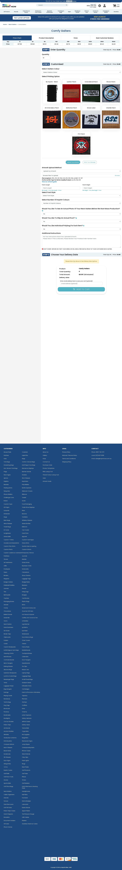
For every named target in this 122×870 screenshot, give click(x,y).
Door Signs (7, 760)
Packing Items (8, 488)
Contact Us (46, 462)
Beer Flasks (25, 767)
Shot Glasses (26, 478)
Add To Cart (83, 289)
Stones (6, 780)
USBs (5, 566)
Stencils (6, 798)
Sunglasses (7, 533)
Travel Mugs (7, 527)
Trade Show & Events (26, 11)
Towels (24, 497)
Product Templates (48, 468)
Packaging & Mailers (106, 11)
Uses (44, 478)
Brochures (7, 708)
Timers (24, 780)
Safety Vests (26, 725)
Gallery (45, 455)
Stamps (24, 702)
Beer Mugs (7, 520)
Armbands (7, 728)
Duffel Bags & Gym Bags (11, 650)
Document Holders (9, 820)
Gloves (6, 559)
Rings (23, 764)
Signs (69, 11)
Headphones (26, 791)
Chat (94, 7)
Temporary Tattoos (28, 553)
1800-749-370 (91, 6)
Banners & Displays (28, 468)
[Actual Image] (42, 210)
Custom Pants (8, 549)
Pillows (24, 777)
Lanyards (6, 510)
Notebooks (7, 754)
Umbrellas (25, 621)
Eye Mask (24, 631)
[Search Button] (66, 5)
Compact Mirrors (9, 744)
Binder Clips (7, 634)
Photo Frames (8, 827)
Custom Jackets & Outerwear (13, 553)
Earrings (6, 692)
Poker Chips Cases (9, 811)
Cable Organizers (9, 794)
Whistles (6, 734)
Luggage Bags (26, 676)
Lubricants (25, 804)
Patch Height (86, 185)
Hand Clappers (8, 814)
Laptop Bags (26, 673)
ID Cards (6, 530)
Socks (24, 501)
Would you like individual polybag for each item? (62, 225)
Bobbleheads (26, 650)
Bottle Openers (26, 488)
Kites (23, 708)
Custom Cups (8, 504)
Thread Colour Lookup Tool (51, 475)
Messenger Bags (9, 679)
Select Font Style (48, 192)
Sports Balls (7, 783)
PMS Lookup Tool (48, 471)
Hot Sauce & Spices (28, 614)
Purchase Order (47, 465)
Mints (23, 605)
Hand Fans (25, 533)
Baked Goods (8, 614)
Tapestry (24, 695)
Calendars (25, 656)
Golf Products (26, 770)
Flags (5, 471)
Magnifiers (25, 738)
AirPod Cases (26, 721)
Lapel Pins (25, 455)
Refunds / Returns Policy (69, 455)
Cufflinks (24, 705)
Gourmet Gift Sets (27, 611)
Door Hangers (26, 660)
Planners (24, 699)
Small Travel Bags (27, 679)
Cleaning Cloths (9, 653)
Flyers (5, 572)
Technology (7, 702)
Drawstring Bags (9, 465)
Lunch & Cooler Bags (10, 676)
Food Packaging (27, 504)
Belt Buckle (7, 595)
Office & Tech (86, 11)
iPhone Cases (26, 751)
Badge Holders (8, 582)
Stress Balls (7, 536)
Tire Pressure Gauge (28, 814)
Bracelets (7, 817)
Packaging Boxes (9, 601)
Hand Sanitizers (8, 627)
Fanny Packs (25, 647)
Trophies (6, 598)
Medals (24, 559)
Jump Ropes (26, 744)
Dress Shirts (25, 543)
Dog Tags (7, 705)
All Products (7, 11)
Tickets (24, 643)
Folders (6, 640)
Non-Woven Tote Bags (11, 468)
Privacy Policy (66, 452)
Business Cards (26, 566)
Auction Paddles (9, 731)
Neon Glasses (8, 747)
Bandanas (7, 699)
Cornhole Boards (9, 660)
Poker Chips (7, 725)
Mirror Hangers (8, 663)
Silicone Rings (8, 669)
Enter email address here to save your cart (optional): (76, 281)
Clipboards (7, 637)
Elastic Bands (26, 807)
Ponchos (6, 712)
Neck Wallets (8, 791)
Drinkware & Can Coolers (38, 11)
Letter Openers (26, 715)
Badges (24, 595)
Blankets (24, 585)
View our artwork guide (49, 182)
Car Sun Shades (9, 721)
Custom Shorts (26, 549)
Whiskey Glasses (27, 520)
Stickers (24, 475)
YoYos (6, 767)
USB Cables (25, 817)
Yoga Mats (25, 731)
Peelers (24, 820)
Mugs (5, 517)
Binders (6, 575)
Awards (6, 605)
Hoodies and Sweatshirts (11, 543)
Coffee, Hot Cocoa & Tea (30, 618)
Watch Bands (26, 754)
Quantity (45, 54)
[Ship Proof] (76, 218)
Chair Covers (26, 640)
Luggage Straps (8, 686)
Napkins (6, 481)
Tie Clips (24, 666)
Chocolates (7, 611)
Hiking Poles (7, 764)
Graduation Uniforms (10, 738)
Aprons (6, 478)
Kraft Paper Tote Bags (28, 465)
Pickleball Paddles (9, 585)
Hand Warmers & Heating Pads (30, 787)
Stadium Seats (26, 682)
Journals (24, 556)
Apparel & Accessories (49, 11)
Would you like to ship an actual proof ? (59, 218)
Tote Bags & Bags (61, 11)
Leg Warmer (25, 624)
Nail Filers (24, 794)
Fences (6, 801)
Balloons (24, 527)
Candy (6, 608)
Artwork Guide (47, 481)
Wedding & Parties (77, 11)
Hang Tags (25, 592)
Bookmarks (7, 715)
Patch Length (46, 185)
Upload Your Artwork (73, 162)
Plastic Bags (25, 601)
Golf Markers (26, 783)
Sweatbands (26, 663)
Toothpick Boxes (27, 653)
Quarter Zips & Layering (29, 546)
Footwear (25, 798)
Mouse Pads (7, 452)
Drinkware (7, 514)
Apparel (24, 536)
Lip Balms (25, 627)
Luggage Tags (26, 579)
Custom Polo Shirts (9, 546)
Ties (5, 592)
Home (5, 24)
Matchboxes (7, 656)
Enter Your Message (89, 162)
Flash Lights (25, 760)
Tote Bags (7, 462)
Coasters (25, 452)
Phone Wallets (8, 494)
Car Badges (25, 689)
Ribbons (24, 494)
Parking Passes (8, 666)
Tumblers (25, 517)
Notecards (25, 569)
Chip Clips (25, 757)
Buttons (24, 514)
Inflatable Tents (26, 686)
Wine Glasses (8, 523)
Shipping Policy (66, 462)
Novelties (116, 11)
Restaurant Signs (27, 741)
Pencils (24, 588)
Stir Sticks (6, 631)
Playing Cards (8, 695)
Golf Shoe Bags (8, 786)
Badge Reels (26, 582)
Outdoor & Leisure (95, 11)
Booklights (7, 718)
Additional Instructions (51, 233)
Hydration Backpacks (10, 673)
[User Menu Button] (99, 5)
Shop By (16, 11)
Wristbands (25, 634)
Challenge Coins (9, 497)
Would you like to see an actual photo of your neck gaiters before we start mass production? (81, 209)
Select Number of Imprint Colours (55, 200)
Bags (23, 458)
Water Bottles (26, 523)
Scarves (6, 588)
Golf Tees (25, 773)
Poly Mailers (25, 484)
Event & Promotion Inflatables (31, 692)
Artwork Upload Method (51, 167)
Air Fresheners (8, 562)
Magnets (6, 579)
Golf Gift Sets (8, 807)
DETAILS (74, 1)
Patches (6, 455)
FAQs (44, 458)
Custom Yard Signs (28, 540)
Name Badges (26, 801)
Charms (24, 712)
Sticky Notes (25, 562)
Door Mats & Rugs (27, 637)
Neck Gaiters (12, 24)
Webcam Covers (27, 491)
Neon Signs (7, 475)
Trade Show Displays (28, 507)
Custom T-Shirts (9, 540)
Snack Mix (7, 618)
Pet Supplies (25, 734)
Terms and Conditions (69, 458)
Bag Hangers (8, 689)
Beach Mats (7, 751)
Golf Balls (6, 773)
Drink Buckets (8, 741)
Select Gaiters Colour (50, 69)
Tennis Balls (25, 728)
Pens (23, 510)
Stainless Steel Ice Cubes (30, 824)
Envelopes (7, 569)
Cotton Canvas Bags (28, 462)
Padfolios (6, 556)
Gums (5, 621)
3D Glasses (7, 757)
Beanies (6, 484)
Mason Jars (25, 669)
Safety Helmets (26, 718)
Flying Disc (7, 491)
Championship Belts (28, 747)
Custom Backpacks (10, 647)
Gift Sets (6, 824)
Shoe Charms (26, 575)
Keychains (25, 481)
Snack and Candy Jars (29, 608)
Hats (5, 458)
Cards (5, 643)
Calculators (25, 572)
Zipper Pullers (26, 811)
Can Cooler (25, 530)
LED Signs (6, 507)
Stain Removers (8, 804)
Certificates (25, 598)
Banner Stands (26, 471)
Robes (6, 501)
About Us (45, 452)
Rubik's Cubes (8, 770)
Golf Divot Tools (8, 777)
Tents (5, 682)
